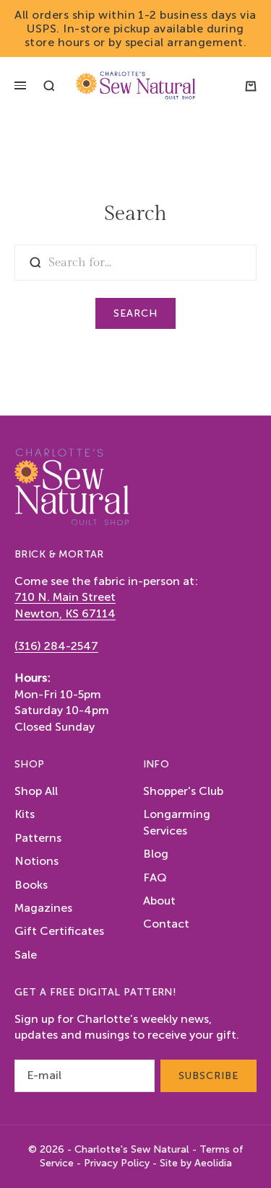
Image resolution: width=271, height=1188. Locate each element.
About (159, 900)
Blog (155, 854)
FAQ (155, 877)
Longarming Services (176, 822)
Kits (24, 814)
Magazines (43, 908)
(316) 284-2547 (56, 646)
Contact (166, 923)
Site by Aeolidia (196, 1163)
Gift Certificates (59, 931)
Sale (25, 955)
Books (31, 885)
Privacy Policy (117, 1163)
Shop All (36, 791)
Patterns (37, 838)
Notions (36, 861)
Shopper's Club (183, 791)
